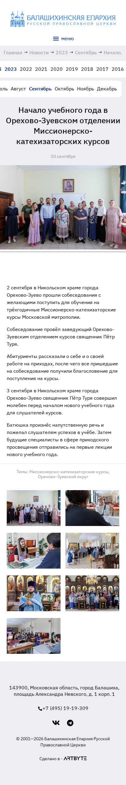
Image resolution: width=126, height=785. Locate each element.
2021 (41, 69)
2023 (11, 69)
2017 (102, 69)
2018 (87, 69)
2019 (72, 69)
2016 (118, 69)
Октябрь (64, 89)
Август (18, 89)
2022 (26, 69)
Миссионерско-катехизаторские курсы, (69, 471)
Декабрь (107, 89)
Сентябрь (40, 89)
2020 (56, 69)
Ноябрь (85, 89)
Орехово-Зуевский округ (63, 476)
